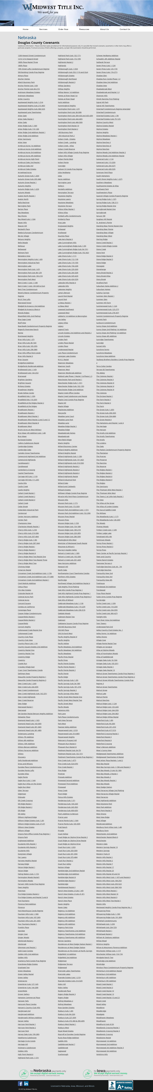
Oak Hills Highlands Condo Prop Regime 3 (74, 597)
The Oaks (100, 446)
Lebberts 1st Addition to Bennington (72, 316)
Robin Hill (62, 984)
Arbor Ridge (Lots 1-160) (27, 126)
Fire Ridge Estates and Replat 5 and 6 (33, 897)
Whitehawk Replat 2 (104, 934)
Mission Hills (63, 500)
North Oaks (62, 570)
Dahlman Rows (24, 673)
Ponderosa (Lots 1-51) (66, 800)
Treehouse (100, 583)
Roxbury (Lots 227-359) (67, 1017)
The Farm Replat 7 (103, 399)
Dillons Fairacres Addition (28, 750)
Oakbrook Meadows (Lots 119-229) (71, 607)
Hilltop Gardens (64, 85)
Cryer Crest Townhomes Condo (30, 670)
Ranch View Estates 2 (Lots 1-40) (70, 891)
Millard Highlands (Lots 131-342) (71, 460)
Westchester (101, 840)
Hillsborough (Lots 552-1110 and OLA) (73, 72)
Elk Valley (21, 814)
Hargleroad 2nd (24, 1011)
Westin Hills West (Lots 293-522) (109, 884)
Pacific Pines (63, 660)
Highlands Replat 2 (65, 62)
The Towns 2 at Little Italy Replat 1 (110, 496)
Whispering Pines (103, 911)
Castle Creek (23, 486)
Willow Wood (101, 941)
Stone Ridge (101, 263)
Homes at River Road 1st (67, 95)
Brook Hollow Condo (26, 393)
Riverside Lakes (64, 974)
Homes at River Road (66, 99)
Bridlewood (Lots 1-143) (27, 369)
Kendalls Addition (65, 189)
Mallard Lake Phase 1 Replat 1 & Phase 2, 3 (75, 376)
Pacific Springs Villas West (68, 693)
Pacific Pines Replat (65, 657)
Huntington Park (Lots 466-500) (70, 122)
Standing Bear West (104, 236)
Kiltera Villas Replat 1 (66, 209)
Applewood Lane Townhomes (29, 112)
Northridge (62, 580)
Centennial (22, 513)
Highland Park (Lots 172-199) (69, 59)
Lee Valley (62, 319)
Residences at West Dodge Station (71, 947)
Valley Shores (101, 637)
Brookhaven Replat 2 (26, 413)
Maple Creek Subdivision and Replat (72, 396)
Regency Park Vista (65, 927)
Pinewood (62, 787)
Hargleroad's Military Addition (30, 1017)
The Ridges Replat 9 (104, 480)
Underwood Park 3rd (104, 627)
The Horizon (101, 430)
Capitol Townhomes (26, 473)
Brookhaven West (25, 426)
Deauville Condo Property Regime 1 (32, 677)
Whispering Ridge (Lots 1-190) (108, 914)
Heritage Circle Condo (26, 1041)
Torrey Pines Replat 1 (104, 543)
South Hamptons (103, 176)
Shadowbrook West (104, 89)
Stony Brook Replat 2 (104, 273)
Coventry (21, 660)
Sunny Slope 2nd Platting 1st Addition (111, 329)
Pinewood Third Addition (68, 784)
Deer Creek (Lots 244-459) (28, 687)
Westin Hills (101, 904)
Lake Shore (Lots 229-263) (68, 269)
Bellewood (22, 249)
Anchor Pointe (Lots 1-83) (28, 85)
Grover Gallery (23, 994)
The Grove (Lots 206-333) (106, 413)
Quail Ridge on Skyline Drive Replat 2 (73, 837)
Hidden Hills (23, 1051)
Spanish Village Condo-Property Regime (112, 196)
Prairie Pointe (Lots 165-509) (69, 824)
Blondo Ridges (23, 313)
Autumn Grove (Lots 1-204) (28, 176)
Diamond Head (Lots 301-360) (29, 727)
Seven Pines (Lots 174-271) (106, 72)
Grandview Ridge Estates (28, 964)
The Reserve (101, 466)
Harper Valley (23, 1021)
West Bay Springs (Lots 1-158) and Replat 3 (113, 767)
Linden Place (63, 346)
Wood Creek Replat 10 (105, 991)
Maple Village (63, 406)
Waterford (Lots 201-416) (106, 727)
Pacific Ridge (63, 677)
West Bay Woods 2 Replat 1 (107, 774)
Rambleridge (63, 884)
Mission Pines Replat (66, 516)
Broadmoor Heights (25, 389)
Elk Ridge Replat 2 (25, 807)
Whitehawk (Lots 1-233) (105, 924)
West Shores (101, 814)
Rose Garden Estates (66, 1007)
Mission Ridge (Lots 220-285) (69, 533)
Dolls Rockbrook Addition (28, 760)
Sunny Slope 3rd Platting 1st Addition (111, 333)
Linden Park (62, 339)
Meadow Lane (63, 423)
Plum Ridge (62, 794)
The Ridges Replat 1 (104, 470)
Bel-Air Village (23, 236)
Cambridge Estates (25, 446)
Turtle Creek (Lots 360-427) (106, 613)
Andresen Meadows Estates (29, 92)
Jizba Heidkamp (64, 172)
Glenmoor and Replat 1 (27, 947)
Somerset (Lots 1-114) (104, 159)
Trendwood (100, 590)
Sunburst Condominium (106, 323)
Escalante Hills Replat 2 (27, 847)
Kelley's (61, 186)
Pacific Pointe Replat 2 (67, 670)
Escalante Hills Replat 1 (27, 844)
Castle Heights (23, 490)
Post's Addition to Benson (68, 814)
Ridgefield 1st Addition (67, 954)
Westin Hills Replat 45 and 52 (108, 874)
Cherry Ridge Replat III (27, 553)
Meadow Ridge (64, 430)
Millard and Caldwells (66, 486)
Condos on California (26, 607)
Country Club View (25, 640)
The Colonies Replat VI (105, 389)
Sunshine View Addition (105, 356)
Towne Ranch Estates (104, 560)
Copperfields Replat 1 (26, 617)
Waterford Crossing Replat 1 (107, 734)
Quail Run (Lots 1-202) (67, 847)
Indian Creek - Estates (66, 139)
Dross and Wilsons (25, 764)
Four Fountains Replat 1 (27, 924)
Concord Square (24, 603)
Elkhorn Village (24, 830)
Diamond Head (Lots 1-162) (28, 720)
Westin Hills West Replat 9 (106, 897)
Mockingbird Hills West (67, 540)
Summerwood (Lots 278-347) (107, 313)
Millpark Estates (64, 490)
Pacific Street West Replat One (70, 697)
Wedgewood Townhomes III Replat (110, 757)
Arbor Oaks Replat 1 (26, 119)
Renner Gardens (64, 941)
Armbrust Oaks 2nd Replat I (29, 162)
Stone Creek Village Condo (106, 246)
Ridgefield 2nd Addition (67, 957)
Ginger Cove (23, 934)
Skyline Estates (102, 129)
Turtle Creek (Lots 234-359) (106, 610)
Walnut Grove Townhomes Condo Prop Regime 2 (115, 677)
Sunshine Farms (102, 349)
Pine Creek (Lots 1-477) (67, 760)
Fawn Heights (23, 887)
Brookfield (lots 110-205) (27, 399)
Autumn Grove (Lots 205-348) (29, 179)
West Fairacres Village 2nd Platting (110, 790)
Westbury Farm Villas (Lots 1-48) (109, 827)
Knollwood (62, 232)
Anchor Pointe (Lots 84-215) (29, 89)
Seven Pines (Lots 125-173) (106, 69)
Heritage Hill (23, 1044)
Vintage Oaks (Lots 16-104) (106, 660)
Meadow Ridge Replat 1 (67, 426)
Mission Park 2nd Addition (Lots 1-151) (73, 510)
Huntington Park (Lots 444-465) (70, 119)
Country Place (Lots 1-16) (28, 643)
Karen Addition (64, 179)
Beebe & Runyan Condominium (30, 232)
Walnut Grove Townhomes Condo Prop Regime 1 (115, 673)
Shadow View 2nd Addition (107, 82)
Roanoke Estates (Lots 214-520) (70, 981)
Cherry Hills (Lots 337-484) (28, 536)
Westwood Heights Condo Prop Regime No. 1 (114, 907)
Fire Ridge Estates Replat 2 (28, 894)
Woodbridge (101, 1011)
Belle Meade (23, 242)
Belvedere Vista (24, 256)
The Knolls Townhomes (105, 436)
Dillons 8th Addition (26, 740)
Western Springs (103, 850)
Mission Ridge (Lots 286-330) (69, 536)
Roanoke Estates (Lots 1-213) (69, 977)
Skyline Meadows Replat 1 (106, 136)
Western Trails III (103, 854)
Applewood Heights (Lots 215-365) (31, 106)
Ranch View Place (65, 901)
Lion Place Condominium (68, 353)
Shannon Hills (101, 95)
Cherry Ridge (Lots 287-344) (29, 543)
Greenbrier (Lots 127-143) (28, 984)
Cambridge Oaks (24, 450)
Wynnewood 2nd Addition (106, 1044)
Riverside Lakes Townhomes (69, 971)
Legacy (60, 326)
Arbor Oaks (22, 122)
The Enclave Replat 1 (104, 396)
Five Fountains (23, 901)
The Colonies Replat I (104, 376)
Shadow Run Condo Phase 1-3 (108, 79)
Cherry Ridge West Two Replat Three (32, 560)
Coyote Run (22, 663)
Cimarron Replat (24, 570)
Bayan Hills (22, 222)
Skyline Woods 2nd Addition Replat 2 (111, 152)
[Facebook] (20, 1083)
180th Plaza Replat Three (28, 62)
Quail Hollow (63, 834)
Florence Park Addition (27, 904)
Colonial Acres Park (25, 597)
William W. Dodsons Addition (107, 937)
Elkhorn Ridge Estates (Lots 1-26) (31, 820)
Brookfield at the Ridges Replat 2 (31, 403)
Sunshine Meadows (104, 353)
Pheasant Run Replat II (67, 744)
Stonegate (100, 266)
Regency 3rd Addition (66, 914)
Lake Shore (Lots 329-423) (68, 276)
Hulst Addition (63, 102)
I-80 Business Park (65, 132)
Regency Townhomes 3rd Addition (71, 934)
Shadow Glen (101, 75)
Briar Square (23, 359)
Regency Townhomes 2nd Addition (72, 931)
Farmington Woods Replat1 (29, 877)
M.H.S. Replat (63, 359)
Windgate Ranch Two (104, 957)
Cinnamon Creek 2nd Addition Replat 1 (33, 580)
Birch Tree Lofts (24, 299)
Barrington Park (24, 206)
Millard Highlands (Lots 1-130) (70, 456)
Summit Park (101, 319)
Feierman (21, 891)
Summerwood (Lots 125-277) (107, 309)
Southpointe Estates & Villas (107, 186)
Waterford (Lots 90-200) (105, 724)
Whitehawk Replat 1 (104, 931)
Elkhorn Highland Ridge (27, 817)
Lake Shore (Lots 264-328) (68, 273)
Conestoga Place (24, 610)
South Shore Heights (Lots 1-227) (109, 179)
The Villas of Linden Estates (107, 506)
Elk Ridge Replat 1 (25, 804)
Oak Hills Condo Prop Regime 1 (70, 590)
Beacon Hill (22, 226)
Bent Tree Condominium (27, 289)
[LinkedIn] (26, 1083)
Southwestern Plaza (104, 192)
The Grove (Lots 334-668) (106, 416)
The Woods (100, 523)
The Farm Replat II (103, 403)
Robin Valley (63, 987)
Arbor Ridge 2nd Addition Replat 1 (31, 132)
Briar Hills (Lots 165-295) (27, 346)
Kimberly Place (64, 219)
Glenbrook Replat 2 (25, 941)
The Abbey (100, 373)
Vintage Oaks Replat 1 (105, 667)
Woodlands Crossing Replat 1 (108, 1028)
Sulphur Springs (102, 293)
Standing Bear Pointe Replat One (109, 226)
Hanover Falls (23, 1001)
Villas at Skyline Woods (105, 650)
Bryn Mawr (22, 436)
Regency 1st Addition (66, 911)
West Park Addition (104, 807)
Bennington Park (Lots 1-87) (29, 269)
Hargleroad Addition (26, 1014)
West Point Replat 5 (104, 810)
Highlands (62, 65)
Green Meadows (24, 971)
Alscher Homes (24, 79)
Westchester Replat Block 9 (107, 837)
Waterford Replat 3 (104, 737)
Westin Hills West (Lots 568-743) (109, 887)
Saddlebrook (63, 1048)
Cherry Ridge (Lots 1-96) (27, 540)
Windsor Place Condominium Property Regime (114, 967)
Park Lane (62, 713)
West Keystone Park (104, 804)
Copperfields (23, 623)
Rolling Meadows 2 (65, 1001)
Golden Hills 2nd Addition (28, 954)
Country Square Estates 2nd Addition (33, 647)
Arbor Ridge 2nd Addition (28, 136)
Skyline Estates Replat (105, 126)
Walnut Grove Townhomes (106, 687)
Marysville (62, 413)
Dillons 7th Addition (26, 737)
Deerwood (22, 710)
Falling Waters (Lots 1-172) (28, 874)
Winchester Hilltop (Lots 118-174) (109, 954)
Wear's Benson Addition (106, 747)
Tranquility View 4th (104, 580)
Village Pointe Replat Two (106, 643)
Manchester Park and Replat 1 (70, 379)
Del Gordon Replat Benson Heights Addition (35, 713)
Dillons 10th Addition (26, 744)
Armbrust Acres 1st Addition (29, 146)
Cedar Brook (23, 506)
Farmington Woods (25, 881)
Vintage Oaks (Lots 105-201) (107, 663)
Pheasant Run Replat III (67, 747)
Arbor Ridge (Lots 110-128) (28, 129)
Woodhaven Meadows (105, 1017)
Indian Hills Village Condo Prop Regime (73, 152)
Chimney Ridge (24, 567)
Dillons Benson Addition (27, 747)
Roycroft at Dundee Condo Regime (71, 1034)
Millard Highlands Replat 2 (68, 466)
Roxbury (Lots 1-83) (65, 1011)
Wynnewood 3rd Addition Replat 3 (110, 1048)
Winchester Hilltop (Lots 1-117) (108, 951)
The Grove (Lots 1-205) (105, 410)
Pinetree (61, 774)
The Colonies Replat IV (105, 386)
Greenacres (22, 981)
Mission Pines (63, 520)
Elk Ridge (21, 810)
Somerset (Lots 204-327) (105, 166)
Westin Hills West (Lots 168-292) (109, 881)
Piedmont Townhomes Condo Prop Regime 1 (75, 757)
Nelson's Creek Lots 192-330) (69, 556)
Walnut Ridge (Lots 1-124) (106, 703)
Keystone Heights (65, 196)
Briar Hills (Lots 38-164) (27, 343)
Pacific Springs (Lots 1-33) (68, 680)
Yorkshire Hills (102, 1054)
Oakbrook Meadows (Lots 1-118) (70, 603)
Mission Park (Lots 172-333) (69, 506)
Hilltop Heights (64, 89)
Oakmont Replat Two (66, 617)
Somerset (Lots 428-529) (105, 169)
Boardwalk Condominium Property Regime (35, 326)
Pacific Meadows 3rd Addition (70, 650)
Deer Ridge (22, 703)
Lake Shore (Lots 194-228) (68, 266)
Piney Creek (62, 790)
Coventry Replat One (26, 650)
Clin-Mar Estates (24, 590)
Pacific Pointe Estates (66, 663)
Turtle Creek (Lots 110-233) (106, 607)
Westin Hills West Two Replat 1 (108, 901)
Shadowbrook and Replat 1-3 (107, 92)
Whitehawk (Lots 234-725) (106, 927)
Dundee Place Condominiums (30, 767)
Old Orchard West (65, 633)
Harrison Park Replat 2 (27, 1028)
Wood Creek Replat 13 (105, 994)
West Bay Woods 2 (103, 777)
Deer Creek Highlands (26, 697)
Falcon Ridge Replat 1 (26, 867)
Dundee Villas (23, 774)
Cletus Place (23, 587)
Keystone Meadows (65, 202)
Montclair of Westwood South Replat (72, 543)
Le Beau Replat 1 (64, 303)
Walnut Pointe (102, 697)
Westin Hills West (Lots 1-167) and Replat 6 (113, 877)
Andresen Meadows (26, 95)
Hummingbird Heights (67, 106)
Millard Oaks (63, 483)
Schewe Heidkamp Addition (107, 55)
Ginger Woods (23, 937)
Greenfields (22, 991)
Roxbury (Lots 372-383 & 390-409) (71, 1021)
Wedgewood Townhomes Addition (109, 754)
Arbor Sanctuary (24, 139)
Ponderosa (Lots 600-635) (68, 810)
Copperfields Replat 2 (26, 620)
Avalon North (23, 199)
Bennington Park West (27, 279)
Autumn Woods (24, 192)
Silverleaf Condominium (106, 112)
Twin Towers (101, 623)
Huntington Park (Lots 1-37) (69, 109)
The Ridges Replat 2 (104, 473)
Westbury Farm (102, 830)
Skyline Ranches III (103, 146)
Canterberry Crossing (26, 470)
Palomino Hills (63, 710)
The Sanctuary (102, 486)
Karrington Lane (64, 182)
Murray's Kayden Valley (67, 550)
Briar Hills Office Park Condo (29, 353)
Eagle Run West (24, 787)
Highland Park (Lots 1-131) (28, 1058)
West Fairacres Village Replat (107, 794)
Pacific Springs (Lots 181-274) (69, 687)
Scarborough (63, 1054)
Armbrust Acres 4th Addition (29, 156)
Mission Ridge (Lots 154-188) (69, 526)
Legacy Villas (63, 323)
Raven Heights (63, 904)
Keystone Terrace (65, 206)
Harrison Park (23, 1031)
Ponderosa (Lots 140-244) (68, 804)
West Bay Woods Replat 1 (106, 780)
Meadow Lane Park (65, 420)
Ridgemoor (62, 961)
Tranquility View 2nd (104, 573)
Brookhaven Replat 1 (26, 410)
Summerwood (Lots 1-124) (106, 306)
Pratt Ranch (62, 827)
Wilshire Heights (102, 944)
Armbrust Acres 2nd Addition (29, 149)
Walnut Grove (101, 690)
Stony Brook (101, 279)
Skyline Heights (102, 132)
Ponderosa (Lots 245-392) (68, 807)
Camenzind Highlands (27, 460)
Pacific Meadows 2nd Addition (70, 647)
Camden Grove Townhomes (29, 453)
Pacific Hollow (63, 643)
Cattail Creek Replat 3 (26, 500)
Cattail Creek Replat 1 (26, 493)
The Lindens (101, 443)
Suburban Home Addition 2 (107, 286)
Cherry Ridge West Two (27, 563)
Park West (62, 724)
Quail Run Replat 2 (65, 860)
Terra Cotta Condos (104, 366)
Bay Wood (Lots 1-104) (26, 219)
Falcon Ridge (23, 870)
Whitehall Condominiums (106, 921)
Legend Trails (63, 329)
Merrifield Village (65, 440)
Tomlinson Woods (103, 540)
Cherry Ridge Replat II (26, 550)
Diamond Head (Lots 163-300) (29, 724)
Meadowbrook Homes (66, 433)
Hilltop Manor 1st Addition (68, 92)
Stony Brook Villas (103, 276)
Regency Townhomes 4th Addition (71, 937)
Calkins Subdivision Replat (28, 443)
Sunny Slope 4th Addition (106, 336)
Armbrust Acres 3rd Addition (29, 152)
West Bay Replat (102, 764)
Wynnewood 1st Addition (106, 1041)
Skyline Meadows (103, 139)
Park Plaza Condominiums (68, 717)
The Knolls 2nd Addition (106, 433)
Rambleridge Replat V (66, 881)
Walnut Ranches (102, 700)
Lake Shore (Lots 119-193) (68, 263)
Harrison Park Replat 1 (27, 1024)
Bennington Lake (24, 266)
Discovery (22, 757)
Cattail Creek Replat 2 (26, 496)
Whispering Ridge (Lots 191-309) (109, 917)
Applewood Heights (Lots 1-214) (30, 102)
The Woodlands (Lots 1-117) (107, 516)
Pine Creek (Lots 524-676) (68, 764)
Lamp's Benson (64, 293)
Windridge (100, 964)
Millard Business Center (67, 446)
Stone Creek (101, 249)
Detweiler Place (24, 717)
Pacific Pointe (63, 673)
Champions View (24, 523)
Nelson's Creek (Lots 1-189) (68, 553)
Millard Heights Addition (68, 450)
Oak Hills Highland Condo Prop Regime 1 (74, 593)
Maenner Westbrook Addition (70, 373)
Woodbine (100, 1007)
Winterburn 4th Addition (106, 977)
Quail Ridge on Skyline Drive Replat (72, 840)
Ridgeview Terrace (65, 964)
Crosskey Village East (26, 667)
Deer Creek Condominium (28, 690)
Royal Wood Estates (66, 1031)
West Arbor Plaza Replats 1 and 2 (109, 760)
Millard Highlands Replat (68, 476)
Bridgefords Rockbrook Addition (30, 366)
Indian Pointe (63, 162)
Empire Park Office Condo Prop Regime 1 (34, 834)
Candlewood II (23, 463)
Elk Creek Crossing (25, 800)
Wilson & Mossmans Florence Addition (111, 947)
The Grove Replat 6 (104, 420)
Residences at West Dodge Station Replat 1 (75, 944)
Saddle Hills (62, 1041)
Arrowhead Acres (25, 172)
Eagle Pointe (23, 777)
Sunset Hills (101, 346)
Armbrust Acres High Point (28, 159)
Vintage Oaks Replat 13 (105, 670)
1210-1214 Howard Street (28, 59)
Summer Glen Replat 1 (105, 296)
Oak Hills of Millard (65, 600)
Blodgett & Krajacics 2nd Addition (31, 306)
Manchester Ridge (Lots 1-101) (70, 383)
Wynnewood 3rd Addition (106, 1051)
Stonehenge (101, 269)
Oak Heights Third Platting (68, 587)
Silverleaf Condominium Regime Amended (113, 109)
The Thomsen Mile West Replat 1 (109, 490)
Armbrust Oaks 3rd (25, 166)
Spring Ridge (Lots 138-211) (107, 202)
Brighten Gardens (25, 379)
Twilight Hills (101, 617)
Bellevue (21, 246)
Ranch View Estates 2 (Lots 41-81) (71, 894)
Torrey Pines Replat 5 (104, 546)
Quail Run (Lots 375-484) (67, 857)
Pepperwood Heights (66, 737)
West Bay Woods (102, 784)
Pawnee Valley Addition (67, 727)
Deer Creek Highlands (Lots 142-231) (32, 693)
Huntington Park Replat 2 (68, 129)
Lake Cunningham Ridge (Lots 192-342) (73, 252)
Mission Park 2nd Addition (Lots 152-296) (74, 513)
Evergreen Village (25, 854)
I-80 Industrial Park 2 (66, 136)
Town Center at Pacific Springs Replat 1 (112, 553)
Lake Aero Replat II (65, 239)
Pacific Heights (64, 640)
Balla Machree (23, 202)
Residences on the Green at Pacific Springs (75, 951)
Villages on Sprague (104, 647)
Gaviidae (21, 931)
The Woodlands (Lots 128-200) (108, 520)
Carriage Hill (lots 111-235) (28, 480)
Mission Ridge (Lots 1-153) (68, 523)
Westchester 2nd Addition (106, 834)
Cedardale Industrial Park (28, 510)
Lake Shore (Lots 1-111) (67, 256)
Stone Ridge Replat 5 (104, 259)
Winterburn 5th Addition (106, 981)
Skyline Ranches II (103, 142)
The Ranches (101, 463)
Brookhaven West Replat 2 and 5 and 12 (34, 420)
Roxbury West (63, 1028)
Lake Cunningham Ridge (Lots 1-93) (72, 246)
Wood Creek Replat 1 (104, 984)
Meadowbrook (63, 436)
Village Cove (101, 640)
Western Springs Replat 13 (107, 847)
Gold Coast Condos (25, 951)
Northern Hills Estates (67, 577)
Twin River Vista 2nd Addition (108, 620)
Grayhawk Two (24, 967)
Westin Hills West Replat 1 (106, 891)
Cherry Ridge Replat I (26, 546)
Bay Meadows (23, 212)
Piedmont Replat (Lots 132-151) (70, 754)
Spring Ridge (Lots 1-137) (106, 199)
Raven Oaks (62, 907)
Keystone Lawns (64, 199)
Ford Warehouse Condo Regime (30, 911)
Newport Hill (63, 567)
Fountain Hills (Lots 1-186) (28, 914)
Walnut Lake (101, 693)
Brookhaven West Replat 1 (28, 416)
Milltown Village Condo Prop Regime (72, 493)
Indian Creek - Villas (66, 146)
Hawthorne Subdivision (27, 1038)
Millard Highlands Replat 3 (68, 470)
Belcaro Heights (24, 239)
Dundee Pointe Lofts (26, 770)
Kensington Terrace (66, 192)
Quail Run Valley (64, 864)
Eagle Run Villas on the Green (30, 784)
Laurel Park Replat (65, 296)
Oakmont (61, 620)
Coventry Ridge (24, 657)
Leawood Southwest (66, 309)
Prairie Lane (63, 817)
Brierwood (22, 376)
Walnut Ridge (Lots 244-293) (107, 710)
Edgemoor (22, 794)
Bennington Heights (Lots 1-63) (30, 259)
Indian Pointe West (65, 159)
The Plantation (102, 453)
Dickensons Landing (26, 734)
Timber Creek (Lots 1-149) (106, 530)
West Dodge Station (104, 787)
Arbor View (22, 142)
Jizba (60, 176)
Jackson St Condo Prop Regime (70, 169)
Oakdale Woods (64, 613)
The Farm (100, 406)
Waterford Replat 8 (104, 740)
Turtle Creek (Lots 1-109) (106, 603)
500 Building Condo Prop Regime (31, 72)
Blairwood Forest (24, 303)
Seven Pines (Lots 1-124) (105, 65)
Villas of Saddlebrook (104, 657)
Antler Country (24, 99)
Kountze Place (63, 236)
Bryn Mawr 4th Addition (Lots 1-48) (32, 433)
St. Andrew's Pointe (104, 222)
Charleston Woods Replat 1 (29, 526)
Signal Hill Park (102, 102)
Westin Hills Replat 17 (105, 867)
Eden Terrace (23, 790)
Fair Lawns (22, 857)
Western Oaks (101, 844)
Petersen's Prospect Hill (67, 740)
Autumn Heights (24, 186)
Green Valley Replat (26, 974)
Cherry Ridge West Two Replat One (32, 556)
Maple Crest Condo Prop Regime (71, 399)
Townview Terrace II (104, 563)
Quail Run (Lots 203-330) (67, 850)
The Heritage (101, 426)
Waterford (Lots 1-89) (104, 720)
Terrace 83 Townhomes (105, 369)
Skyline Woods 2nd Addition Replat (110, 156)
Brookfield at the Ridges (27, 406)
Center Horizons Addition (28, 516)
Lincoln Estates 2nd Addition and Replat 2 (74, 333)
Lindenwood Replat (65, 349)
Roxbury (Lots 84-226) (66, 1014)
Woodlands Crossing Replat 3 (108, 1031)
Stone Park (100, 252)
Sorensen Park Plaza (104, 172)
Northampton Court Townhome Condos (73, 573)
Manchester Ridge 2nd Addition (70, 389)
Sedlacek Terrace (103, 62)
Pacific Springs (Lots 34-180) (69, 683)
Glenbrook (22, 944)
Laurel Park (62, 299)
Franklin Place (23, 927)
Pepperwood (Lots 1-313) (68, 730)
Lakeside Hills (63, 286)
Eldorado (21, 797)
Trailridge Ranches (103, 570)
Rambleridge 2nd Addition (68, 874)
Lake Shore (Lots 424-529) (68, 279)
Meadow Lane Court (66, 416)
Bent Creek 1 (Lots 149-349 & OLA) (31, 286)
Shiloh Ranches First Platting (107, 99)
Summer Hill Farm (103, 303)
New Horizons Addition (67, 563)
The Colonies (101, 393)
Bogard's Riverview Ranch (28, 329)
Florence (21, 907)
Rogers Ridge (63, 997)
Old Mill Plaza (63, 630)
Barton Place (23, 209)
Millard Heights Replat (67, 453)
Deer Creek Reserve (26, 700)
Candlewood (23, 466)
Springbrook (101, 212)
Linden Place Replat (66, 343)
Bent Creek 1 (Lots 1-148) (28, 283)
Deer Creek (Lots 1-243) (27, 683)
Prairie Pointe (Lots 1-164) (68, 820)
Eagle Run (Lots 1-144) (27, 780)
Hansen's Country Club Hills (29, 1007)
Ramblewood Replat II (66, 887)
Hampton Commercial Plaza (29, 997)
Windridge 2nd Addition (106, 961)
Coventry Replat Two (26, 653)
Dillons (20, 754)
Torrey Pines (101, 550)
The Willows (101, 513)
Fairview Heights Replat (27, 860)
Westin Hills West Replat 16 (107, 894)
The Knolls (100, 440)
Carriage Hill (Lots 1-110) (27, 476)
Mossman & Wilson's (66, 546)
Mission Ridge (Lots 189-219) (69, 530)
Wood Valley (101, 1004)
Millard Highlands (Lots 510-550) (71, 463)
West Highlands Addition (106, 800)
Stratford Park (101, 283)
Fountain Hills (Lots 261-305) (29, 921)
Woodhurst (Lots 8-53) (105, 1024)
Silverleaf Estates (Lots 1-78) (107, 116)
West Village (101, 820)
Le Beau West (63, 306)
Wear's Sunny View (104, 750)
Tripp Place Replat (103, 593)
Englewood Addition (26, 840)
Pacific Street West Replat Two (70, 700)
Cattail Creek (23, 503)
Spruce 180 (100, 216)
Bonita (20, 333)
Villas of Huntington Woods (107, 653)
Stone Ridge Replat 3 (104, 256)
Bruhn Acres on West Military (29, 430)
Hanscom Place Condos (27, 1004)
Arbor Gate (22, 116)
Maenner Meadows (65, 363)
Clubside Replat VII (25, 593)
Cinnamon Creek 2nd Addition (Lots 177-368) (36, 577)
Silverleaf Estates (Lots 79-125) (108, 119)
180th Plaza (22, 65)
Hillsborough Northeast (67, 79)
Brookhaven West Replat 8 (28, 423)
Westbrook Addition (104, 824)
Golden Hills (23, 957)
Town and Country (103, 556)
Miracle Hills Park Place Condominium (73, 496)
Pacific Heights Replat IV (67, 637)
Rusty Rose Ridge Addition (68, 1038)
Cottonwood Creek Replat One (30, 630)
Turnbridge (100, 600)
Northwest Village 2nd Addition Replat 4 (74, 583)
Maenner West (64, 369)
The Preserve (101, 460)
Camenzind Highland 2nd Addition (32, 456)
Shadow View (101, 85)
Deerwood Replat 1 (25, 707)
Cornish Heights (24, 627)
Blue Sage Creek (24, 319)
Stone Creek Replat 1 (104, 242)
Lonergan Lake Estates (67, 356)
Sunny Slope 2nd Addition (106, 326)
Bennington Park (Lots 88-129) (30, 273)
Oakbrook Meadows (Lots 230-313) (71, 610)
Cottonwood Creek (25, 633)
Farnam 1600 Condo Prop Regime (31, 884)
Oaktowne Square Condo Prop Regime (73, 623)
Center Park (22, 520)
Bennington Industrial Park (28, 263)
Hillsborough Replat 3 (66, 82)
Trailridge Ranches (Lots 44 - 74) (109, 567)
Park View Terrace (65, 720)
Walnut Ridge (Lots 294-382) (107, 713)
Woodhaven (101, 1021)
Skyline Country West (104, 122)
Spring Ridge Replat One (106, 206)
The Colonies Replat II (105, 379)
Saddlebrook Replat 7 (66, 1044)
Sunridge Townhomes (105, 339)
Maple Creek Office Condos (69, 393)
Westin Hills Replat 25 (105, 870)
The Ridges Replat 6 (104, 476)
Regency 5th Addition (66, 921)
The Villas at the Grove (105, 503)
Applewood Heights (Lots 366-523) (31, 109)
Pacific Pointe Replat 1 (67, 667)
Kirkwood (61, 229)
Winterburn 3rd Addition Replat (109, 971)
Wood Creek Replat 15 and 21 (108, 997)
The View (100, 500)
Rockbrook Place (64, 991)
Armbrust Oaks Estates (27, 169)
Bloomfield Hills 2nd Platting (29, 316)
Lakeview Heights (65, 289)
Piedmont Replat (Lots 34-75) (69, 750)
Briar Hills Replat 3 (25, 356)
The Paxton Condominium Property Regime (113, 450)
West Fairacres (102, 797)
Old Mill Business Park (67, 627)
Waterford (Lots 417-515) (106, 730)
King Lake (62, 222)
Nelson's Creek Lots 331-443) (69, 560)
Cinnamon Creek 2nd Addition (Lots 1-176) (35, 573)
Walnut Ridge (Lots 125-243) (107, 707)
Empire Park (23, 837)
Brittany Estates (24, 386)
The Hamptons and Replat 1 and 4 (110, 423)
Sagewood (62, 1051)
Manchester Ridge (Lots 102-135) (71, 386)
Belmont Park (23, 252)
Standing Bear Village (104, 232)
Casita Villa (22, 483)
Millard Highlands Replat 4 (68, 473)
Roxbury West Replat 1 (67, 1024)
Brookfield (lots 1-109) (26, 396)
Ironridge (61, 166)
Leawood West (63, 313)
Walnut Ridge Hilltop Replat (107, 717)
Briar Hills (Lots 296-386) (27, 349)
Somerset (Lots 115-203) (105, 162)
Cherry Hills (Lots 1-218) (27, 530)
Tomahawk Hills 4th (104, 536)
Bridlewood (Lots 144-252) (28, 373)
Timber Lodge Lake (103, 533)
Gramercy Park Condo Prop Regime (32, 961)
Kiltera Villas (63, 212)
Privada (61, 830)
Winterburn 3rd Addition (106, 974)
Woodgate (100, 1014)
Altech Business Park (26, 82)
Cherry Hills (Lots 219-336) (28, 533)
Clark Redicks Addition (27, 583)
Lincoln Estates (64, 336)
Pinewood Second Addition (68, 780)
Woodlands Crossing (104, 1034)
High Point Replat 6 (25, 1054)
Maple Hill (62, 403)
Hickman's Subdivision (27, 1048)
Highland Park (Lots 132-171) (69, 55)
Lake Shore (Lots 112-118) (68, 259)
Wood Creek (101, 1001)
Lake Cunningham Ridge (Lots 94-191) (73, 249)
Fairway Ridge (23, 864)
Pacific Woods (63, 707)
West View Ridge (102, 817)
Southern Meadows (104, 182)
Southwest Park (102, 189)
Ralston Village (64, 867)
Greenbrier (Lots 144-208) (28, 987)
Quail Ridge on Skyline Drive (69, 844)
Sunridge (100, 343)
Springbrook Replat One (106, 209)
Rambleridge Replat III (67, 877)
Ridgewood (62, 967)
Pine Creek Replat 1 (66, 767)
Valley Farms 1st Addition (106, 633)
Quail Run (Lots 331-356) (67, 854)
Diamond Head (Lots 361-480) (29, 730)
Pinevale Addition (65, 777)
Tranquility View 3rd (104, 577)
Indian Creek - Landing (67, 142)
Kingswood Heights (65, 226)
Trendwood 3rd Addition (106, 587)
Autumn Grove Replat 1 (27, 182)
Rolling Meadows (65, 1004)
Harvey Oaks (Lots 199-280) (28, 1034)
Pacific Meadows (64, 653)
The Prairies (101, 456)
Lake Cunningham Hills (67, 242)
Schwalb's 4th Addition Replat (108, 59)
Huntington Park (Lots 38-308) (70, 112)
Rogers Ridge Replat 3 (67, 994)
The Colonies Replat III (105, 383)
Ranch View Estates (65, 897)
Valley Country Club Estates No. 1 (109, 630)
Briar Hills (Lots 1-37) (26, 339)
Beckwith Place (24, 229)
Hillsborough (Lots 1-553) (68, 69)
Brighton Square (24, 383)
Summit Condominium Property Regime (112, 316)
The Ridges (100, 483)
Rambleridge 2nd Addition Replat (71, 870)
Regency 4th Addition (66, 917)
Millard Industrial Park (67, 480)
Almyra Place (23, 75)
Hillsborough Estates (66, 75)
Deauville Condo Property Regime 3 (32, 680)
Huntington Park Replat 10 (68, 126)
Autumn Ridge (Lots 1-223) (28, 189)
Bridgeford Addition (26, 363)
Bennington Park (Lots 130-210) (30, 276)
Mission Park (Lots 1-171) (68, 503)
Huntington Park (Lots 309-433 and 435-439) (75, 116)
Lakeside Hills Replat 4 (67, 283)
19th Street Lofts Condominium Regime (33, 69)
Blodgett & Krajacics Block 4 (29, 309)
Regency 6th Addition (66, 924)
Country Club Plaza (25, 637)
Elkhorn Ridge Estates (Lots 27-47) (31, 824)
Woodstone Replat (103, 1038)
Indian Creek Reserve (66, 149)
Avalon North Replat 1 (27, 196)
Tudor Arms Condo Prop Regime (109, 597)
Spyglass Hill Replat (104, 219)
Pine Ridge (62, 770)
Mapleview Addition (66, 410)
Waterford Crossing (104, 744)
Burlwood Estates (25, 440)
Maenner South (64, 366)
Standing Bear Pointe (104, 229)
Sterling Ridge (102, 239)
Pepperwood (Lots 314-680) (68, 734)
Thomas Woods (102, 526)
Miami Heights (64, 443)
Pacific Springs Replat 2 (67, 690)
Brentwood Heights (25, 336)
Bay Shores (22, 216)
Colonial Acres (23, 600)
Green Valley (23, 977)
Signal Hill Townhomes (105, 106)
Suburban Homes (103, 289)
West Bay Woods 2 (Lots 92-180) (108, 770)
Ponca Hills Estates (65, 797)
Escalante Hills (24, 850)
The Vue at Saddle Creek (106, 510)
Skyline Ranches (102, 149)
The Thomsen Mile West (106, 493)
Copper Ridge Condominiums (29, 613)
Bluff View (22, 323)
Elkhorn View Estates (26, 827)
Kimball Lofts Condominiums (69, 216)
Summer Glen (101, 299)
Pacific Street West (65, 703)
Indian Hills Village (65, 156)
